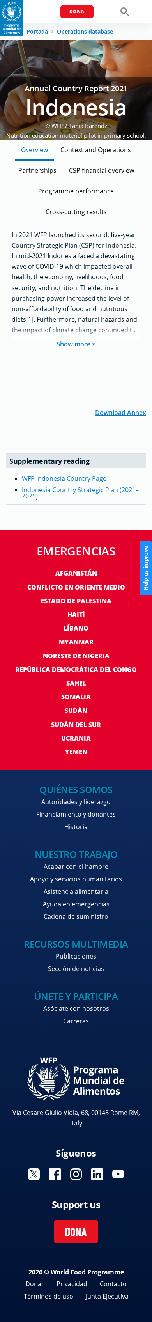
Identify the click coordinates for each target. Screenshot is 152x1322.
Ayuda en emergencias (76, 904)
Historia (76, 826)
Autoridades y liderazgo (76, 801)
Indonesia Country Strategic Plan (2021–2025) (80, 493)
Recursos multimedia (76, 943)
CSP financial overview (101, 170)
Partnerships (37, 170)
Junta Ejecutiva (107, 1296)
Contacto (113, 1283)
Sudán (76, 710)
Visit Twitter (34, 1174)
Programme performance (76, 191)
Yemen (76, 752)
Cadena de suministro (76, 916)
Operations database (85, 31)
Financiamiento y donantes (76, 814)
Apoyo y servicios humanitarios (76, 879)
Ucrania (76, 738)
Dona (76, 11)
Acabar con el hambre (76, 866)
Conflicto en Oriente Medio (76, 587)
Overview (34, 149)
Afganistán (76, 573)
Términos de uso (48, 1296)
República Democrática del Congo (76, 669)
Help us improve (145, 568)
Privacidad (72, 1283)
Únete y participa (76, 996)
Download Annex (120, 412)
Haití (76, 614)
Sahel (76, 683)
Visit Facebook (55, 1174)
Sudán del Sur (76, 724)
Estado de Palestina (76, 601)
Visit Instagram (76, 1174)
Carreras (76, 1021)
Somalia (76, 697)
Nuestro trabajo (76, 854)
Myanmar (76, 642)
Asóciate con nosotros (76, 1008)
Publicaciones (76, 956)
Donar (34, 1283)
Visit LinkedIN (97, 1174)
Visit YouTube (118, 1174)
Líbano (76, 628)
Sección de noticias (76, 968)
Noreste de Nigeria (76, 656)
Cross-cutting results (76, 211)
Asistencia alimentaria (76, 891)
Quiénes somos (76, 789)
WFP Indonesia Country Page (64, 478)
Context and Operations (95, 149)
